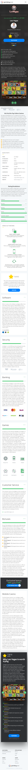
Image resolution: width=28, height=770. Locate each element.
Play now (14, 40)
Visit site (14, 290)
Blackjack (17, 759)
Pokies (16, 761)
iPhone (3, 763)
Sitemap (4, 753)
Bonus (16, 751)
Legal (16, 753)
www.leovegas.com (18, 179)
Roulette (17, 763)
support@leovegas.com (19, 177)
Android (4, 759)
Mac (16, 755)
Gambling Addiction (6, 751)
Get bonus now (13, 585)
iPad (3, 761)
